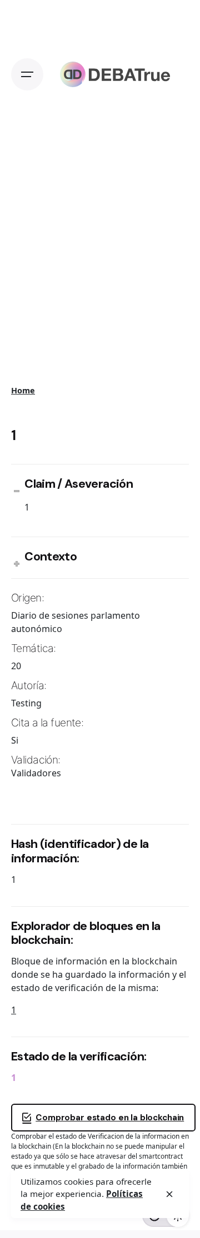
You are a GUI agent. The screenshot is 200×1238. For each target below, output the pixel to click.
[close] (169, 1194)
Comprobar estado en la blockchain (110, 1117)
